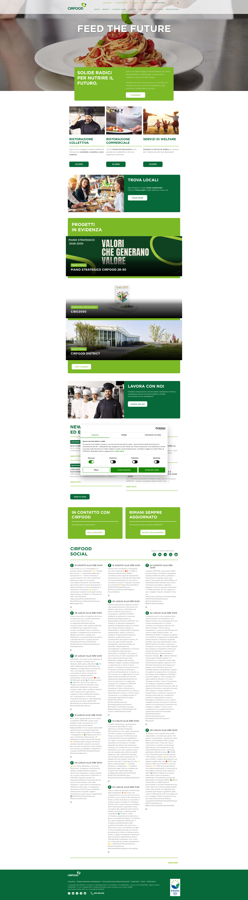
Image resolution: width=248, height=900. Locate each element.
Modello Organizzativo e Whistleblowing (88, 881)
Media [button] (145, 3)
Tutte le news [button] (80, 496)
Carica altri (173, 862)
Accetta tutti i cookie (152, 470)
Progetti (105, 9)
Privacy (143, 881)
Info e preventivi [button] (95, 532)
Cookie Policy (119, 451)
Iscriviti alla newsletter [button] (153, 532)
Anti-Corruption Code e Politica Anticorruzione (116, 881)
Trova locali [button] (137, 198)
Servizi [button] (97, 9)
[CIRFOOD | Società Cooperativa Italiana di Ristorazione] (77, 6)
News (140, 9)
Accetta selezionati (124, 470)
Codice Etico (71, 881)
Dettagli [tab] (124, 435)
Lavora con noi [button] (137, 404)
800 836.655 (99, 893)
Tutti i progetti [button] (81, 366)
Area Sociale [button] (107, 3)
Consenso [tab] (94, 435)
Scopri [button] (79, 164)
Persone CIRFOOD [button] (122, 3)
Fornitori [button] (135, 3)
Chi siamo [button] (132, 9)
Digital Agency (151, 881)
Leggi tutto (75, 456)
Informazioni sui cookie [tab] (153, 435)
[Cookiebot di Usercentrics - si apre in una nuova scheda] (157, 428)
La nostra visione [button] (119, 9)
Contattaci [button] (158, 9)
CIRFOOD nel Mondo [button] (158, 3)
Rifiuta (96, 470)
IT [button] (171, 3)
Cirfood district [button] (172, 9)
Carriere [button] (148, 9)
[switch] (113, 461)
